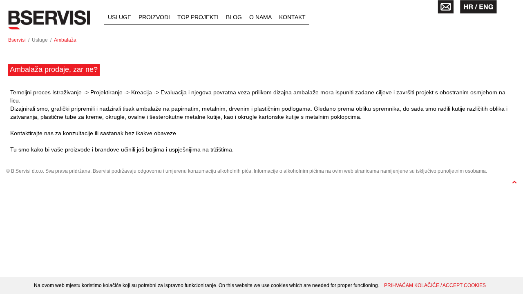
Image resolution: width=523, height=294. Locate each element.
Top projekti (198, 17)
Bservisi (17, 40)
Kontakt (292, 17)
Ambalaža (65, 40)
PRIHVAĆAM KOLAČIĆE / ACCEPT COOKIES (435, 285)
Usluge (119, 17)
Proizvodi (154, 17)
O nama (260, 17)
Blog (234, 17)
